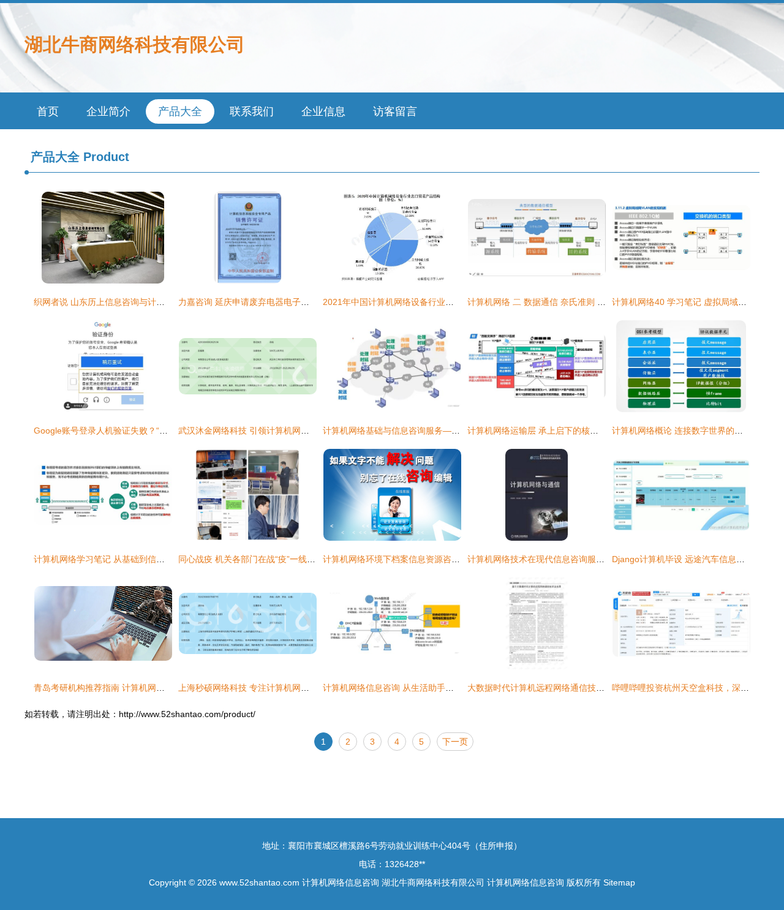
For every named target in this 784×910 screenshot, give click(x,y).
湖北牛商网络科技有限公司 (134, 44)
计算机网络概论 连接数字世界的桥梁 (682, 430)
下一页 (455, 741)
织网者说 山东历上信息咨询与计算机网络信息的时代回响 (142, 302)
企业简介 (108, 111)
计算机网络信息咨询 (340, 882)
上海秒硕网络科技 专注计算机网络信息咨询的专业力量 (282, 688)
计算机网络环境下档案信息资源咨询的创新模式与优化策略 (434, 559)
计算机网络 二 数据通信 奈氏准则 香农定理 (549, 302)
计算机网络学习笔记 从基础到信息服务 (108, 559)
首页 (48, 111)
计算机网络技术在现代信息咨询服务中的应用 (553, 559)
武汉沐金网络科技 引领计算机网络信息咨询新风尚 (273, 430)
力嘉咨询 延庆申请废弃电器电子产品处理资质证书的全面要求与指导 (308, 302)
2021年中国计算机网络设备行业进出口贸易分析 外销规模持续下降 (449, 302)
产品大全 (180, 111)
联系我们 (252, 111)
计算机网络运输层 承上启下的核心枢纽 (541, 430)
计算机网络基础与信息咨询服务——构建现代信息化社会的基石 (443, 430)
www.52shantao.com (259, 882)
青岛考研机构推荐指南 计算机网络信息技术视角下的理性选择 (151, 688)
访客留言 (395, 111)
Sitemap (619, 882)
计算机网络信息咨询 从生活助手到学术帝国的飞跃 (418, 688)
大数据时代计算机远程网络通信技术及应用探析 (557, 688)
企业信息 (323, 111)
